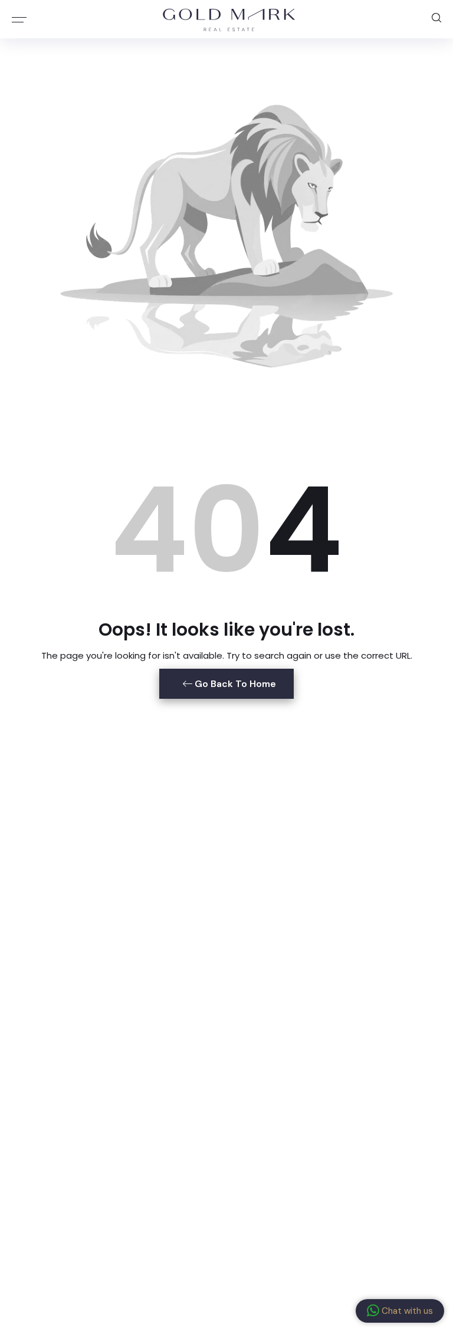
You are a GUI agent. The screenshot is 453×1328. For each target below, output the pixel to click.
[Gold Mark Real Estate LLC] (229, 19)
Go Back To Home (234, 684)
